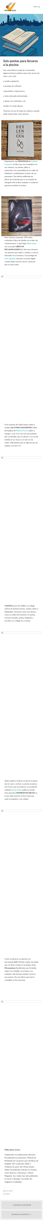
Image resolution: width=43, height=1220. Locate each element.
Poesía (7, 1194)
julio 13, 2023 (8, 1191)
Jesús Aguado (9, 259)
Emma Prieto (16, 790)
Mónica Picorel (22, 431)
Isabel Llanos (31, 243)
